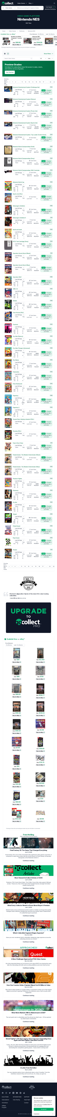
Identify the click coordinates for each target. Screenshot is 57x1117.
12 (25, 82)
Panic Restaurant (17, 383)
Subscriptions (5, 1099)
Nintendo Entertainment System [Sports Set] (25, 123)
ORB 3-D (15, 289)
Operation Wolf (17, 277)
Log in (43, 90)
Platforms (21, 31)
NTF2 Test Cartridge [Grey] (20, 241)
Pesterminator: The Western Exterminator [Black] (26, 455)
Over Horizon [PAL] (18, 312)
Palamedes (16, 372)
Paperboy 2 (16, 407)
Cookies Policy (46, 1104)
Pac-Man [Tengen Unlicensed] (21, 348)
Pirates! (15, 549)
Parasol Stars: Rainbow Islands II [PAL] (23, 419)
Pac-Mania (16, 360)
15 (36, 82)
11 (22, 82)
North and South (17, 229)
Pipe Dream (16, 538)
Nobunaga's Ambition (19, 206)
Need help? (27, 1099)
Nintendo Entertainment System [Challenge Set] (26, 87)
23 (54, 82)
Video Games (12, 31)
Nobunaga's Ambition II (19, 217)
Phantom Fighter (17, 478)
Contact (26, 1102)
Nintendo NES (31, 31)
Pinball (15, 514)
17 (43, 82)
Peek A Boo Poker (18, 443)
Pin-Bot (15, 502)
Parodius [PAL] (17, 431)
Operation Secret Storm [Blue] (21, 265)
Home (3, 31)
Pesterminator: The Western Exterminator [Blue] (26, 466)
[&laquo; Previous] (9, 82)
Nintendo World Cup (18, 182)
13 (29, 82)
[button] (5, 53)
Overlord (15, 324)
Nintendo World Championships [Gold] (23, 146)
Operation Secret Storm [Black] (21, 253)
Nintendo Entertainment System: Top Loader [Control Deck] (29, 134)
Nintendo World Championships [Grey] (23, 158)
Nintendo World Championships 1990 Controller (26, 170)
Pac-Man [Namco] (18, 336)
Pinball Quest (16, 526)
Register (49, 90)
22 (50, 82)
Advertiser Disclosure (50, 9)
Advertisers (5, 1102)
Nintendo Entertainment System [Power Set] (25, 111)
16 (39, 82)
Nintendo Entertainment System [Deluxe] (24, 99)
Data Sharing (16, 1099)
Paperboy (15, 395)
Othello (15, 300)
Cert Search (49, 7)
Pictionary (15, 490)
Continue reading (28, 860)
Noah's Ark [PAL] (17, 194)
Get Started (10, 72)
